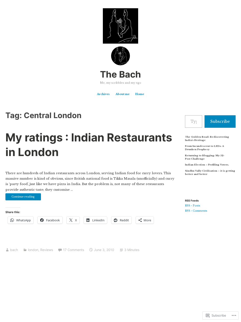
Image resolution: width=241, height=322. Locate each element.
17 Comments (73, 250)
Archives (103, 94)
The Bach (120, 74)
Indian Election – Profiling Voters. (207, 164)
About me (122, 94)
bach (14, 250)
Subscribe (220, 121)
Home (139, 94)
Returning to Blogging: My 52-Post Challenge (204, 157)
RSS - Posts (192, 205)
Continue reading (20, 197)
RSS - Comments (196, 210)
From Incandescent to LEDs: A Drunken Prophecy (204, 147)
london (33, 250)
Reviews (46, 250)
